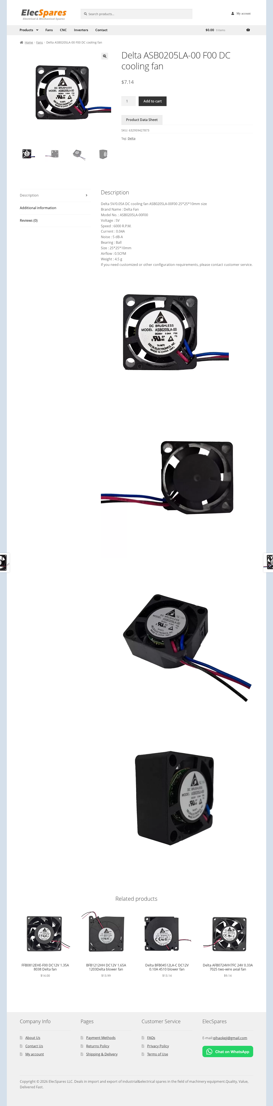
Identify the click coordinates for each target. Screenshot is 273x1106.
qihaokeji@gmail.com (230, 1038)
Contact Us (34, 1046)
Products (26, 30)
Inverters (81, 30)
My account (244, 13)
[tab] (55, 195)
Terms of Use (157, 1054)
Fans (49, 30)
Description (29, 195)
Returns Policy (97, 1046)
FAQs (151, 1037)
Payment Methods (101, 1037)
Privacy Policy (158, 1046)
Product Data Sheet (142, 119)
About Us (32, 1037)
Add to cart (153, 101)
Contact (101, 30)
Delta (131, 138)
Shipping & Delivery (102, 1054)
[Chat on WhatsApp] (227, 1051)
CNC (63, 30)
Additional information (38, 207)
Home (29, 42)
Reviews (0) (29, 220)
